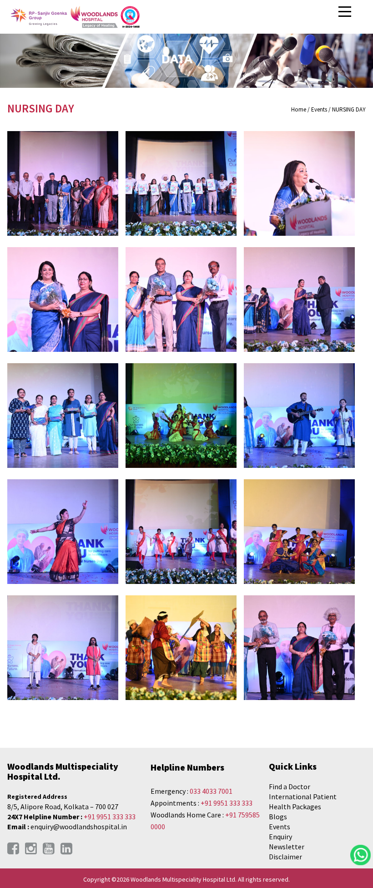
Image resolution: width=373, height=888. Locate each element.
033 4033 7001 (211, 791)
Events (279, 826)
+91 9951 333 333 (110, 816)
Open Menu (346, 12)
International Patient (303, 796)
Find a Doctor (289, 786)
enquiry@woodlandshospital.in (78, 826)
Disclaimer (285, 856)
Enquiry (280, 836)
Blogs (278, 816)
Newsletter (286, 846)
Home (298, 109)
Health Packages (295, 806)
